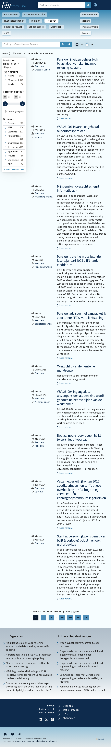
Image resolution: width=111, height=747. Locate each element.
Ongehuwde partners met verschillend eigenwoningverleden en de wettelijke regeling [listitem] (81, 666)
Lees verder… (66, 118)
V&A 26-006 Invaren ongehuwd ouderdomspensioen (78, 128)
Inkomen (35, 21)
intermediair (13, 143)
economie (12, 131)
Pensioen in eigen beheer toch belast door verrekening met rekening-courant (77, 63)
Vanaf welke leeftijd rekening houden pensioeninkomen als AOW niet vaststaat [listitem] (82, 688)
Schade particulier (13, 27)
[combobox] (14, 111)
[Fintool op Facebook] (52, 720)
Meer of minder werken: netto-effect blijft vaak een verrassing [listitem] (29, 664)
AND (82, 44)
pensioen (12, 123)
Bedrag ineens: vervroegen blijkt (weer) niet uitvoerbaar (79, 437)
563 (78, 617)
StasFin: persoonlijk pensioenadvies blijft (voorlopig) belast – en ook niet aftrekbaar (81, 540)
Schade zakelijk (36, 27)
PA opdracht (13, 80)
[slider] (5, 103)
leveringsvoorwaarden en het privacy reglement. (36, 741)
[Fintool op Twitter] (46, 720)
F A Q (66, 714)
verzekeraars (14, 147)
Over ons (86, 33)
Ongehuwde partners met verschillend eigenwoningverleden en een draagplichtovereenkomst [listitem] (81, 654)
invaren (38, 137)
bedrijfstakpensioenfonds (47, 323)
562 (70, 617)
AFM (10, 127)
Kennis (11, 84)
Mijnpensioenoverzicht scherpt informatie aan (78, 188)
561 (62, 617)
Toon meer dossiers (14, 169)
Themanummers (90, 27)
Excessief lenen (42, 69)
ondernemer (13, 160)
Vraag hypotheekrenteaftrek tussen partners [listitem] (79, 644)
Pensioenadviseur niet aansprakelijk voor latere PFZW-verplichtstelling (81, 315)
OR (91, 44)
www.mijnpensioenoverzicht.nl (49, 196)
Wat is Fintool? (71, 710)
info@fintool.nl (45, 709)
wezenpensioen (42, 402)
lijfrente (38, 491)
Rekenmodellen (89, 14)
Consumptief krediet (34, 14)
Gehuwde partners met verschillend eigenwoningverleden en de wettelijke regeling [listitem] (81, 678)
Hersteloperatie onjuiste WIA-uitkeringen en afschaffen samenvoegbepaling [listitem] (28, 656)
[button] (95, 5)
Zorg (6, 33)
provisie (11, 155)
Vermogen (56, 27)
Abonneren (69, 718)
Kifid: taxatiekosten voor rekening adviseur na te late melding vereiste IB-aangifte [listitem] (27, 646)
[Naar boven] (12, 734)
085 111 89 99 (46, 712)
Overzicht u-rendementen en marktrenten (76, 368)
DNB (10, 164)
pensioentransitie (43, 267)
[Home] (5, 734)
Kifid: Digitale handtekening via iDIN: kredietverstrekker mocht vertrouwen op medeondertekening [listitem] (29, 674)
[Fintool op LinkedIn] (40, 720)
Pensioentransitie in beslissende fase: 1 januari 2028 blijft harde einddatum (79, 261)
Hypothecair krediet (14, 21)
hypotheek (13, 151)
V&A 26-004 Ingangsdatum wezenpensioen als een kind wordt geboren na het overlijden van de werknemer (80, 398)
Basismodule (10, 14)
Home (5, 53)
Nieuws (11, 75)
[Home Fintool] (15, 5)
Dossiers (86, 21)
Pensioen (51, 21)
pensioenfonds (15, 135)
